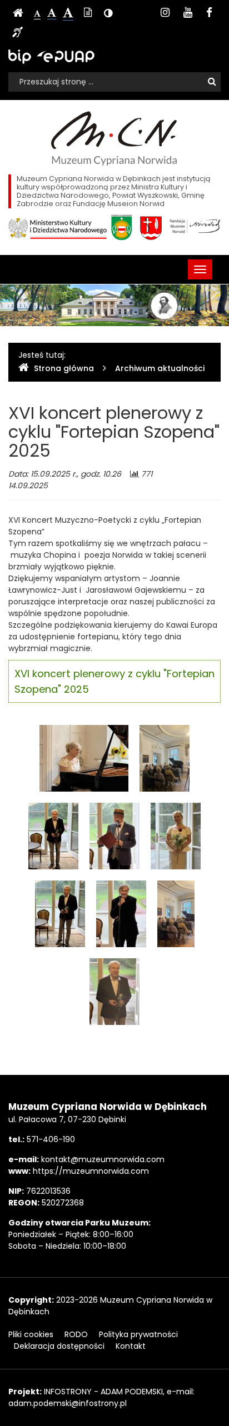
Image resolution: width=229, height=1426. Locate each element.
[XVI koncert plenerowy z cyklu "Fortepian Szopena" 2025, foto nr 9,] (114, 991)
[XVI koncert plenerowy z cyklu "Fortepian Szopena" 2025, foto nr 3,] (53, 835)
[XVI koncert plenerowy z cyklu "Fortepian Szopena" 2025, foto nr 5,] (175, 835)
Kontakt (131, 1346)
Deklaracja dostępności (59, 1346)
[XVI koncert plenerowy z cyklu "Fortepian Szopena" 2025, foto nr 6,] (60, 913)
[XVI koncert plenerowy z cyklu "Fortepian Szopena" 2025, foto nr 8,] (176, 913)
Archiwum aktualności (160, 368)
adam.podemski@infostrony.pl (67, 1403)
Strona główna (64, 368)
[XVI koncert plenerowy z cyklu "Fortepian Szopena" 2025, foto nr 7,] (121, 913)
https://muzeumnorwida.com (91, 1171)
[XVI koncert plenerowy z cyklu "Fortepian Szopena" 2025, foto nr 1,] (84, 757)
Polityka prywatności (138, 1334)
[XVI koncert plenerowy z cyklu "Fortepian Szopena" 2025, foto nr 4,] (114, 835)
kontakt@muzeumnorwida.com (103, 1159)
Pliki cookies (30, 1334)
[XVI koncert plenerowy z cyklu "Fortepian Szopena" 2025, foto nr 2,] (164, 757)
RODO (76, 1334)
